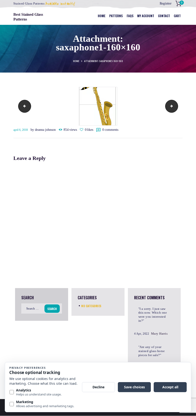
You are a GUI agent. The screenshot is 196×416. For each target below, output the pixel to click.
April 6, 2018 (20, 130)
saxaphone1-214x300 (176, 106)
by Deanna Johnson (44, 130)
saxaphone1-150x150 (23, 106)
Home (76, 61)
